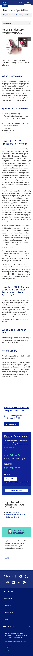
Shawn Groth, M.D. (12, 512)
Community (8, 612)
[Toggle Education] (29, 598)
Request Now (10, 479)
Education (8, 599)
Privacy (7, 650)
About (6, 619)
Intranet (7, 653)
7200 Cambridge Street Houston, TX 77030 (14, 417)
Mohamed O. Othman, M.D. (15, 515)
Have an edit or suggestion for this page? (15, 641)
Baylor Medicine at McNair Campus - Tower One (16, 409)
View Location (11, 424)
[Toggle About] (29, 619)
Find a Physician (16, 490)
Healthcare (28, 15)
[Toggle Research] (29, 605)
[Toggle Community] (29, 612)
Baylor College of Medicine (12, 15)
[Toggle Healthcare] (29, 591)
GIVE (20, 3)
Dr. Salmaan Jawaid (12, 517)
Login (7, 558)
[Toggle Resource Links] (29, 626)
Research (7, 606)
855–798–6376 (12, 468)
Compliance (8, 647)
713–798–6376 (12, 454)
